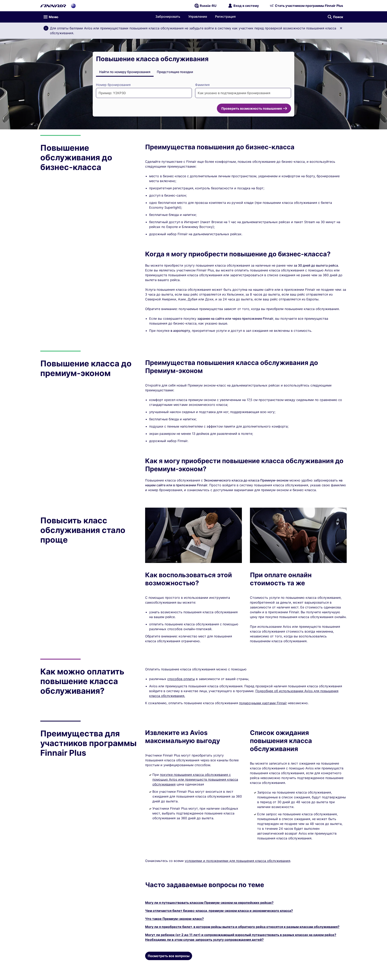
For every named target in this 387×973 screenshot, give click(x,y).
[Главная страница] (53, 5)
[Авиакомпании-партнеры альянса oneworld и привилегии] (73, 5)
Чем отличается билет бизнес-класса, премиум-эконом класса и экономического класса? (219, 911)
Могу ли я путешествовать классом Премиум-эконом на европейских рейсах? (209, 903)
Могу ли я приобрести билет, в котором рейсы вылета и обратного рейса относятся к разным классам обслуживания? (242, 927)
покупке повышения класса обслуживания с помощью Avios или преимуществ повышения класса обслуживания (195, 779)
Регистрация (225, 16)
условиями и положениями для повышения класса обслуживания (237, 861)
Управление (197, 16)
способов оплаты (181, 679)
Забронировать (167, 16)
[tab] (125, 72)
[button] (341, 28)
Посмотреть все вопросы (168, 956)
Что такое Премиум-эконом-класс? (174, 919)
